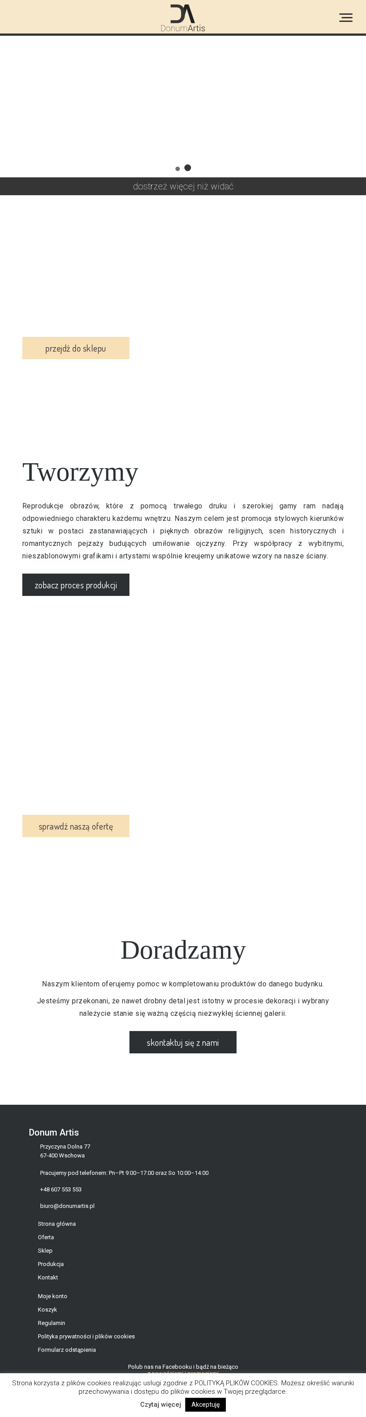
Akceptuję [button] (205, 1404)
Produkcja (51, 1264)
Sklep (45, 1250)
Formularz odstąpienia (67, 1349)
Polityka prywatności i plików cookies (86, 1336)
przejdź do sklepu (76, 348)
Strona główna (57, 1223)
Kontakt (48, 1277)
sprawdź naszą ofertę (76, 826)
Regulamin (51, 1323)
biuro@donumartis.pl (67, 1206)
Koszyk (47, 1309)
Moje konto (52, 1296)
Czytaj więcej (160, 1404)
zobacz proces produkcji (76, 585)
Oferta (46, 1237)
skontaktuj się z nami (183, 1042)
